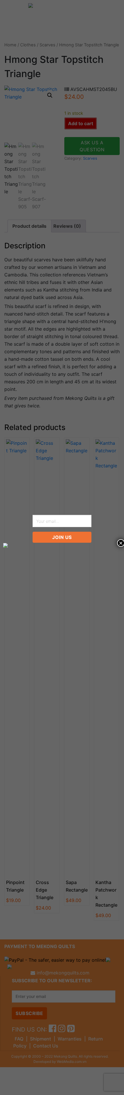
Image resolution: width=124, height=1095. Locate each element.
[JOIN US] (62, 545)
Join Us (62, 537)
